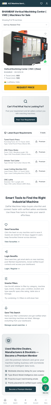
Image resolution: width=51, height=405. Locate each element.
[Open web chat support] (45, 387)
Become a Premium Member (20, 389)
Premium (42, 141)
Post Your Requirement (25, 120)
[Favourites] (41, 3)
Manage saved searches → (16, 325)
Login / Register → (12, 269)
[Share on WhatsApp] (45, 61)
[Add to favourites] (45, 34)
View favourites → (12, 242)
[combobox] (25, 24)
